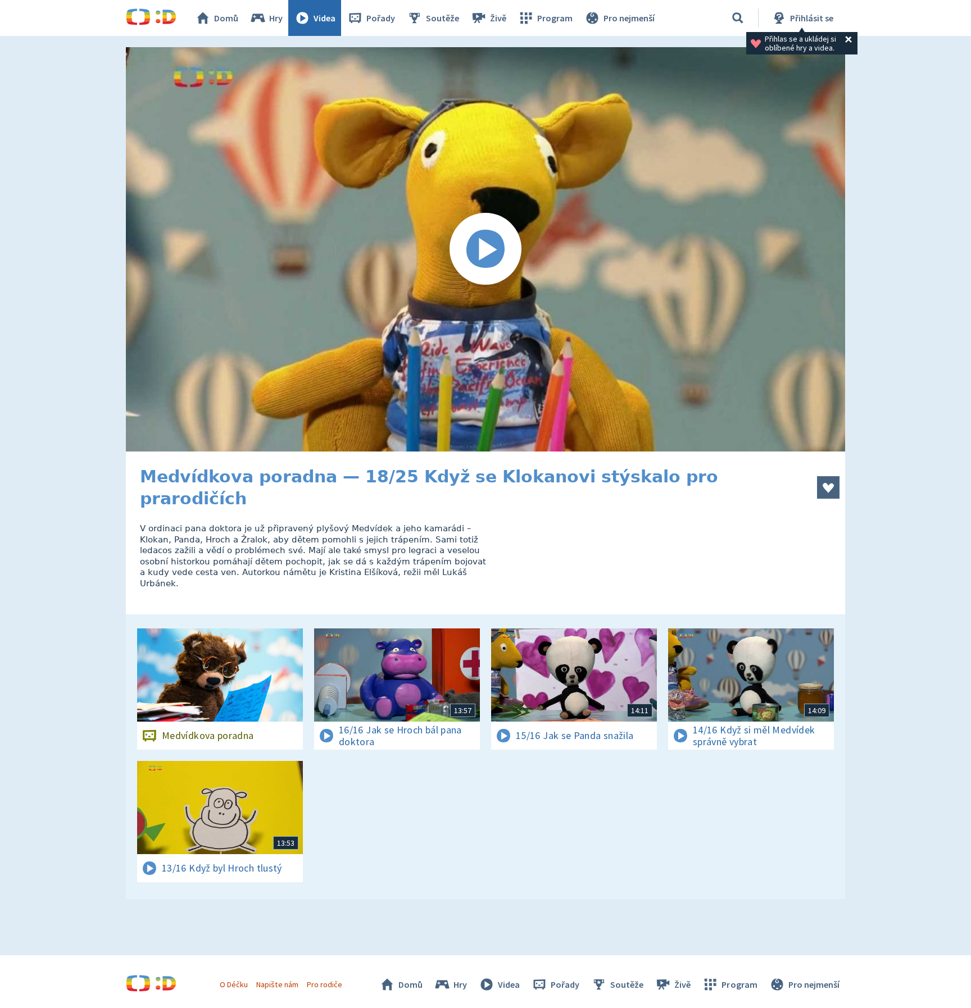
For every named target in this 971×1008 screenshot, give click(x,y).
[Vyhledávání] (738, 18)
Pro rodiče (324, 984)
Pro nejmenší (629, 18)
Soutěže (442, 18)
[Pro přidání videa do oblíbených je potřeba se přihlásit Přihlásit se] (828, 487)
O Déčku (234, 984)
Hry (276, 18)
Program (555, 18)
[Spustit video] (485, 249)
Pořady (380, 18)
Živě (498, 18)
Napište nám (277, 984)
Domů (226, 18)
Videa (324, 18)
